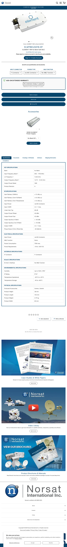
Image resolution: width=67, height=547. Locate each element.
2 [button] (30, 41)
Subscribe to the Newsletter (33, 519)
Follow (33, 515)
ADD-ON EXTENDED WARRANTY (17, 80)
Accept (32, 542)
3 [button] (31, 41)
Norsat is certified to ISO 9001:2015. (33, 500)
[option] (33, 8)
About (33, 505)
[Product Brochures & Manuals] (33, 453)
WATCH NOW (33, 431)
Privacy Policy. (18, 538)
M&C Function (48, 69)
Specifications (6, 157)
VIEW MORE (33, 478)
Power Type (31, 69)
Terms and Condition (25, 530)
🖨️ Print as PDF (33, 104)
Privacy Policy (34, 530)
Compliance (6, 160)
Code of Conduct (43, 530)
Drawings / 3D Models (28, 157)
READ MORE (33, 383)
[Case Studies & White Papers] (33, 357)
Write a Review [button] (60, 319)
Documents (16, 157)
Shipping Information (50, 157)
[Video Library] (33, 405)
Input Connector (16, 69)
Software (39, 157)
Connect (33, 510)
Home (24, 44)
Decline (51, 542)
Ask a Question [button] (45, 319)
